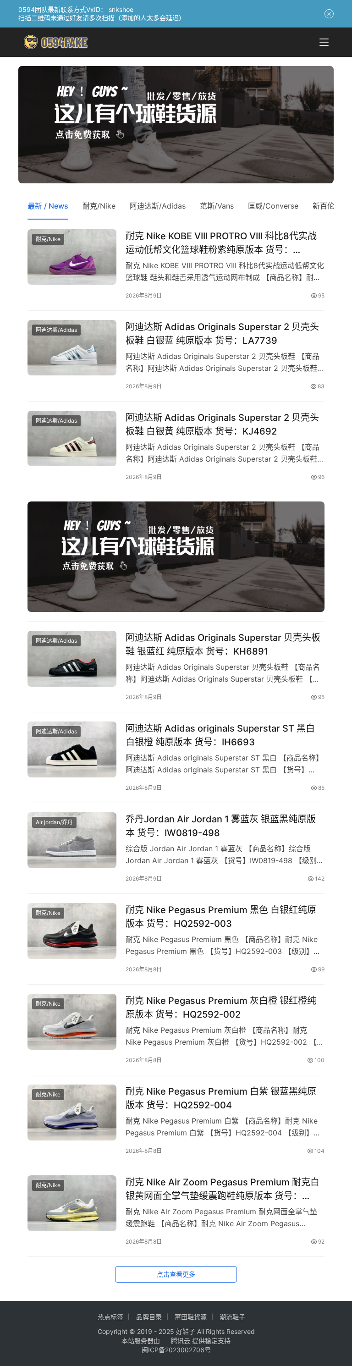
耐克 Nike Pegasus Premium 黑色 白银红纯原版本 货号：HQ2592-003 (221, 916)
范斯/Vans (217, 205)
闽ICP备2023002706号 (176, 1350)
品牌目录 (149, 1317)
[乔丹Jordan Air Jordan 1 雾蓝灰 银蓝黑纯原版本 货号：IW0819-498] (72, 840)
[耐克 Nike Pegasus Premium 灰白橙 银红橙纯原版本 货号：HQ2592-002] (72, 1021)
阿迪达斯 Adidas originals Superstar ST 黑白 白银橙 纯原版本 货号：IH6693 (220, 735)
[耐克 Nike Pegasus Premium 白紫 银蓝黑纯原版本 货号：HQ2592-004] (72, 1112)
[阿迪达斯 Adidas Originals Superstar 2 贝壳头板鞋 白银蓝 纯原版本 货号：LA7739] (72, 347)
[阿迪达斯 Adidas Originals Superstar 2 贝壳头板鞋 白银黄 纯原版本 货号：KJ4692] (72, 438)
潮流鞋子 (232, 1317)
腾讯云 (180, 1340)
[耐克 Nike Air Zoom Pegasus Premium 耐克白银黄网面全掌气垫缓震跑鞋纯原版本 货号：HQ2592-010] (72, 1203)
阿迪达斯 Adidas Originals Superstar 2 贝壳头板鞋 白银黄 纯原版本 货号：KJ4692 (222, 424)
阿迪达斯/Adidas (158, 205)
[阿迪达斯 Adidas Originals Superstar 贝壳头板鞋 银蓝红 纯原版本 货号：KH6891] (72, 658)
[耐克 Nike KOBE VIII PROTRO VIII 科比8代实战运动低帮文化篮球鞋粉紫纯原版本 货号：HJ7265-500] (72, 257)
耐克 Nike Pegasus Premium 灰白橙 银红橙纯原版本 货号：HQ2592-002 (221, 1007)
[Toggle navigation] (324, 42)
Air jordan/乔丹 (54, 822)
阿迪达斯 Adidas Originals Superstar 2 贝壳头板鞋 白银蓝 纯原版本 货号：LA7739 (222, 333)
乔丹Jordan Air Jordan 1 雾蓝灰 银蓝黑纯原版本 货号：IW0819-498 (221, 826)
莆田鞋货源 (191, 1317)
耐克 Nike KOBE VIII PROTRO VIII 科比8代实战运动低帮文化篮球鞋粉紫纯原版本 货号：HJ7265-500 (221, 243)
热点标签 (110, 1317)
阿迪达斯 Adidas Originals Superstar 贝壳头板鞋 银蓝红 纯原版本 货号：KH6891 (223, 644)
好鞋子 (186, 1331)
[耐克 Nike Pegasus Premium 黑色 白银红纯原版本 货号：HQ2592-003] (72, 930)
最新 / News (48, 205)
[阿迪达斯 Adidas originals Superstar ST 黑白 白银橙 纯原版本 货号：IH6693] (72, 749)
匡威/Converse (273, 205)
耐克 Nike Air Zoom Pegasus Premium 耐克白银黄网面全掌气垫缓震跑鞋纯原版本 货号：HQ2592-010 (222, 1189)
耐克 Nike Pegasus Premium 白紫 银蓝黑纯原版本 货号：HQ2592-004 (221, 1098)
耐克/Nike (99, 205)
